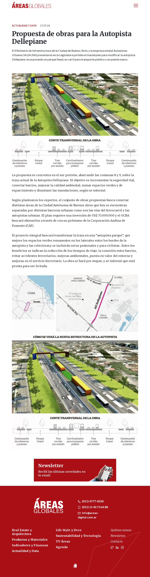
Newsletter (118, 536)
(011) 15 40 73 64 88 (94, 507)
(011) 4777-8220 (92, 501)
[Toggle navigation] (136, 5)
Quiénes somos (121, 530)
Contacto (117, 541)
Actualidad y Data (24, 25)
